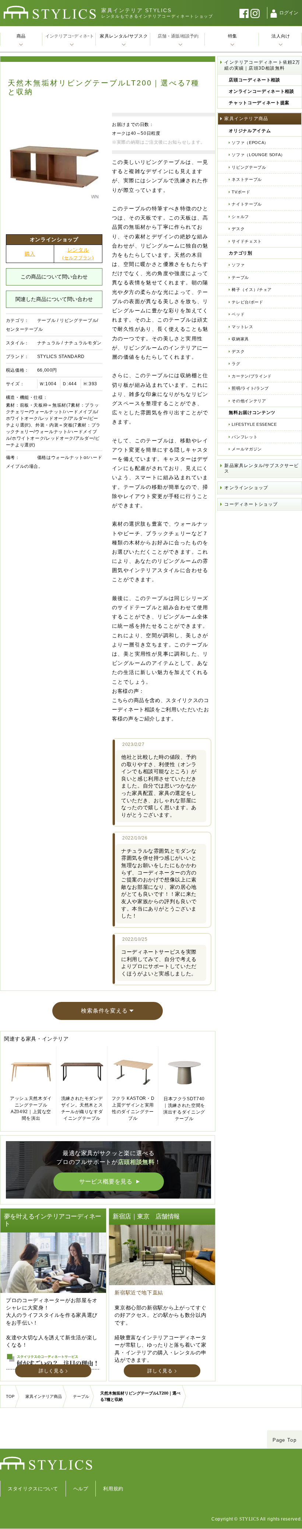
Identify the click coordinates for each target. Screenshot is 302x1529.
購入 (30, 254)
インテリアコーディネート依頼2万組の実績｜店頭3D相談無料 (262, 65)
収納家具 (240, 339)
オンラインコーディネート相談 (261, 91)
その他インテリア (249, 401)
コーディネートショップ (251, 504)
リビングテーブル (249, 167)
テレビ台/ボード (247, 302)
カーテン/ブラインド (252, 376)
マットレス (242, 327)
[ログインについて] (273, 13)
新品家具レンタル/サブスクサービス (261, 468)
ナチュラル (48, 343)
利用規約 (113, 1488)
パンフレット (244, 437)
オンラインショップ (246, 487)
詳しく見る (51, 1371)
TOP (10, 1396)
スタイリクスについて (33, 1488)
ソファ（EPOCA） (250, 142)
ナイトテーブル (247, 204)
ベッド (238, 314)
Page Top (284, 1440)
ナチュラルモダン (83, 343)
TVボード (241, 192)
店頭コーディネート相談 (254, 80)
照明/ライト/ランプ (250, 388)
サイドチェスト (247, 241)
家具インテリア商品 (246, 118)
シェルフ (240, 216)
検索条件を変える (104, 1010)
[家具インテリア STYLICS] (50, 12)
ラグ (236, 363)
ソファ (238, 265)
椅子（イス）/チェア (252, 289)
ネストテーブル (247, 179)
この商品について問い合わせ (54, 277)
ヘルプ (80, 1488)
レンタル (78, 253)
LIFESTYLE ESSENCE (254, 424)
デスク (238, 229)
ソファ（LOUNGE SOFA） (258, 154)
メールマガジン (247, 449)
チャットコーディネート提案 (259, 102)
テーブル (46, 320)
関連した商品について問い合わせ (54, 299)
